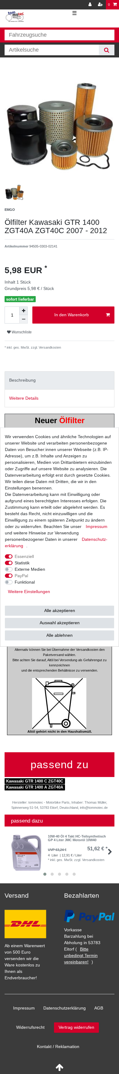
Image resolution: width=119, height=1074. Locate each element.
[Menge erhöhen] (23, 310)
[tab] (59, 380)
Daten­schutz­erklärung (64, 1008)
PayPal (21, 575)
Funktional (25, 582)
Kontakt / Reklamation (58, 1046)
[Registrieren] (101, 4)
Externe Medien (30, 569)
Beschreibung (22, 380)
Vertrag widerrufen (76, 1027)
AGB (98, 1008)
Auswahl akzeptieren (60, 622)
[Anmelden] (90, 4)
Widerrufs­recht (30, 1027)
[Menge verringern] (23, 319)
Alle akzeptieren (59, 610)
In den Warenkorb (71, 314)
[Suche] (106, 50)
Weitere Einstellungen (29, 591)
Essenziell (24, 556)
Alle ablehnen (59, 635)
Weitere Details (23, 398)
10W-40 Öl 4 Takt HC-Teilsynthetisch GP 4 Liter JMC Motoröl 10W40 (77, 838)
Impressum (24, 1008)
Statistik (22, 562)
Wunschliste (21, 332)
